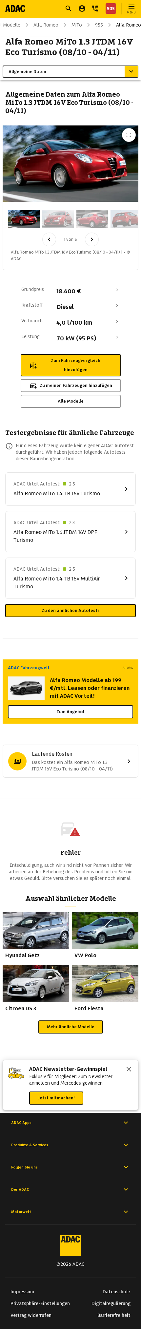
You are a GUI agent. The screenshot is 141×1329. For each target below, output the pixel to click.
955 (99, 25)
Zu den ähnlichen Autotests (71, 610)
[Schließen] (129, 1069)
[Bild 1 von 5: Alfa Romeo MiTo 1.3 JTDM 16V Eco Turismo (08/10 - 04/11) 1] (24, 219)
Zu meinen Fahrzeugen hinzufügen (76, 385)
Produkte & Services (29, 1145)
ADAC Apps (21, 1122)
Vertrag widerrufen (30, 1315)
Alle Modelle (71, 401)
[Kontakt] (95, 8)
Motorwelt (21, 1211)
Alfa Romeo (45, 25)
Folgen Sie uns (24, 1167)
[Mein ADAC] (82, 8)
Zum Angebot (70, 711)
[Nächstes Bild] (92, 239)
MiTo (76, 25)
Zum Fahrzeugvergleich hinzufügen (75, 365)
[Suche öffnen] (68, 8)
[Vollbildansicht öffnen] (129, 135)
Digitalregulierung (111, 1303)
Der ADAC (20, 1189)
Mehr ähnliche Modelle (70, 1027)
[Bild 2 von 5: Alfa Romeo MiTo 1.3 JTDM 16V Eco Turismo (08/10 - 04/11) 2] (58, 219)
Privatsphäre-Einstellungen (40, 1303)
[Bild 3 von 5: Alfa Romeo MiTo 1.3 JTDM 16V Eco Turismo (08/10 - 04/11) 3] (92, 219)
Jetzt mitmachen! (56, 1098)
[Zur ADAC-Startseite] (15, 8)
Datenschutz (117, 1292)
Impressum (22, 1292)
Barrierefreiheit (114, 1315)
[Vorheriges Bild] (49, 239)
